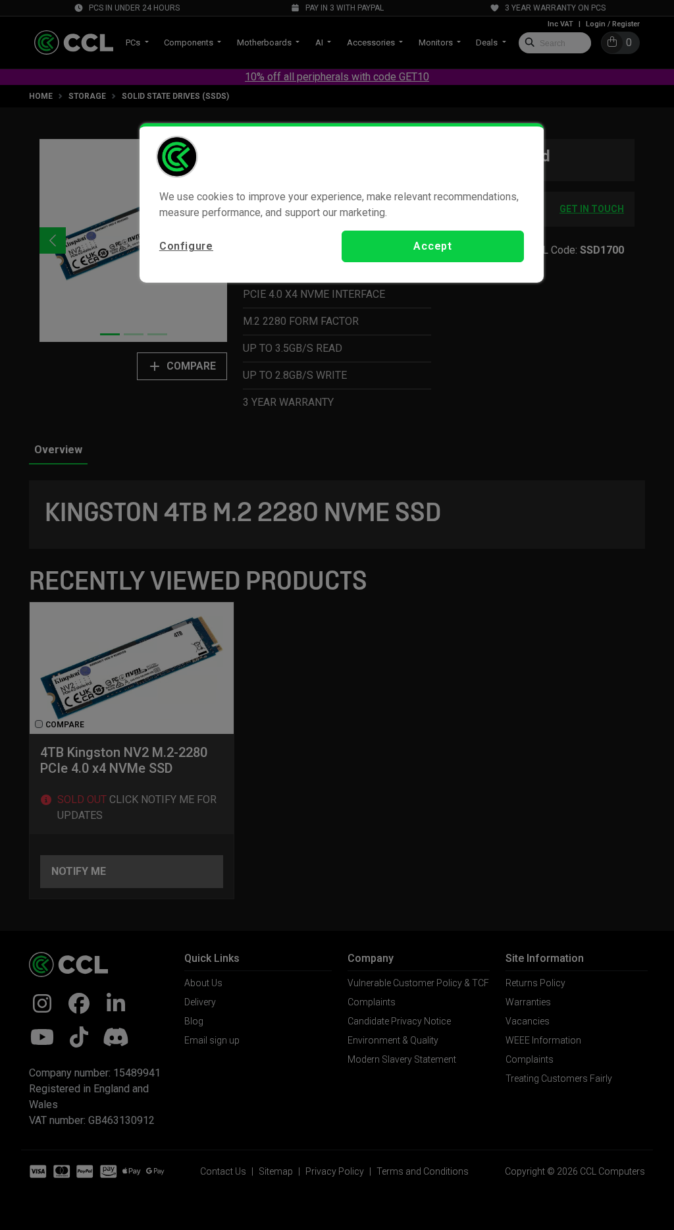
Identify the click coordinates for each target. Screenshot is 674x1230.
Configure (186, 246)
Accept (432, 246)
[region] (342, 203)
